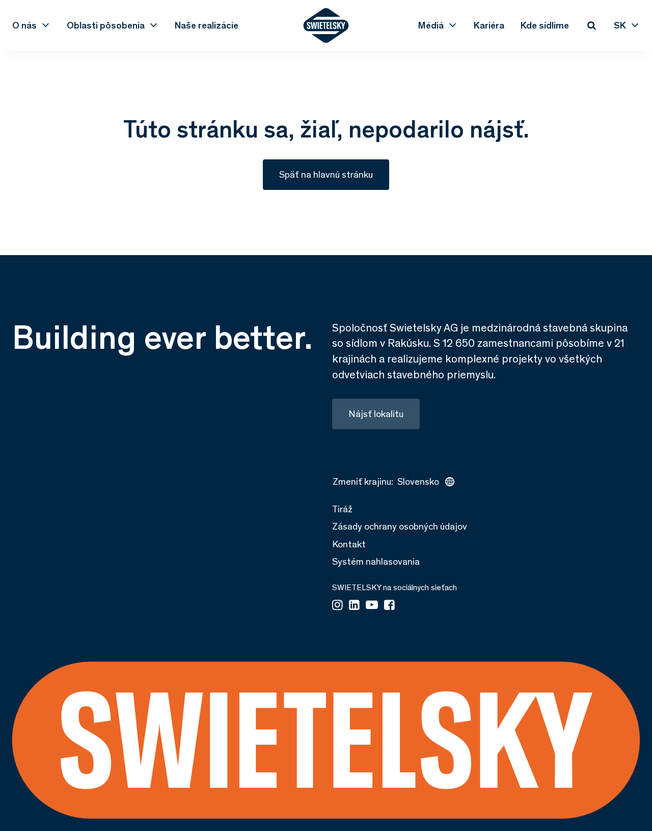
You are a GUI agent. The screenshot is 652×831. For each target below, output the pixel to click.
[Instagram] (337, 606)
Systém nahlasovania (376, 561)
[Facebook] (389, 606)
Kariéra (489, 25)
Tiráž (342, 509)
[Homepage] (326, 25)
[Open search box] (591, 25)
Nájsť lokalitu (375, 414)
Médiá (431, 25)
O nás (24, 25)
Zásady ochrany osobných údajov (399, 526)
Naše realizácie (206, 25)
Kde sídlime (545, 25)
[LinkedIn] (354, 606)
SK (620, 25)
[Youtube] (372, 606)
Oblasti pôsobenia (106, 25)
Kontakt (349, 544)
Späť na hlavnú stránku (326, 174)
